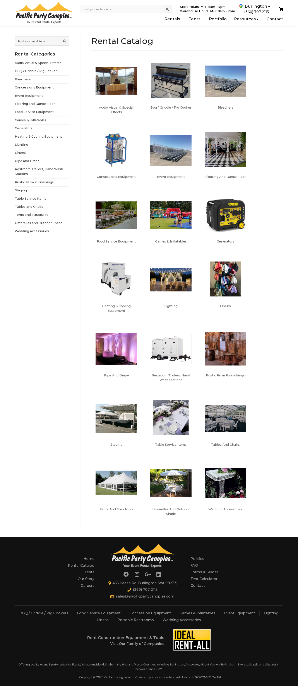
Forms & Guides (204, 572)
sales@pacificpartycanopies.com (145, 596)
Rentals (172, 19)
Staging (21, 190)
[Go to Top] (290, 678)
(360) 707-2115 (145, 589)
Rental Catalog (81, 565)
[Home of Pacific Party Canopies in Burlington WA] (44, 13)
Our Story (86, 579)
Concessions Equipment (34, 87)
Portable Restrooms (135, 620)
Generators (24, 128)
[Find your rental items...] (167, 9)
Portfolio (218, 19)
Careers (87, 586)
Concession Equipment (150, 613)
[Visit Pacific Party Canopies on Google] (148, 574)
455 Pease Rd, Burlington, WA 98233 (144, 583)
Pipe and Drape (27, 161)
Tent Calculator (204, 579)
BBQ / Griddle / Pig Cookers (43, 613)
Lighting (21, 145)
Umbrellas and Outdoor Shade (38, 223)
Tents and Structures (31, 215)
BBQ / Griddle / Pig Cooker (36, 71)
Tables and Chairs (29, 207)
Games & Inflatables (30, 120)
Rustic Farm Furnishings (34, 182)
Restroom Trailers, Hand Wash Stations (39, 171)
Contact (275, 19)
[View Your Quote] (281, 9)
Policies (197, 559)
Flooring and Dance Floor (35, 104)
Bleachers (23, 79)
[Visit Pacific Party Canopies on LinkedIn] (158, 574)
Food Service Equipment (34, 112)
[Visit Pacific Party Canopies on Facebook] (126, 574)
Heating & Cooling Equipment (38, 137)
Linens (20, 153)
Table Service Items (30, 199)
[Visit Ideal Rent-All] (192, 640)
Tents (194, 19)
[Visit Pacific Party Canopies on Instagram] (137, 574)
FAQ (194, 565)
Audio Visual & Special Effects (38, 63)
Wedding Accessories (32, 231)
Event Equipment (29, 96)
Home (88, 559)
